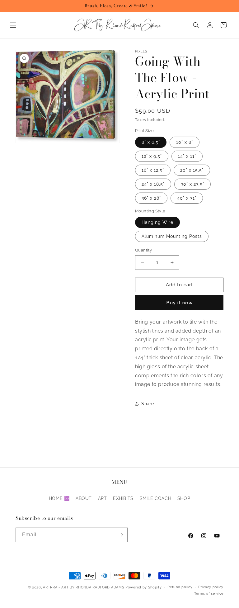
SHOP (183, 498)
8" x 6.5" (151, 142)
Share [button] (147, 403)
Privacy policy (210, 587)
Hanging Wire (157, 222)
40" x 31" (186, 198)
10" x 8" (184, 142)
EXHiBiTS (123, 498)
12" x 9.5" (152, 156)
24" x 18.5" (153, 184)
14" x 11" (187, 156)
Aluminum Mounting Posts (172, 236)
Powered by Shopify (143, 587)
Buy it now (179, 303)
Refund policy (179, 587)
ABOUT (84, 498)
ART (102, 498)
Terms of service (208, 594)
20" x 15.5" (192, 170)
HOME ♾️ (59, 498)
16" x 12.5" (153, 170)
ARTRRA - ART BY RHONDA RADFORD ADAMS (83, 587)
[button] (13, 25)
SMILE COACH (155, 498)
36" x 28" (151, 198)
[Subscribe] (120, 535)
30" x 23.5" (192, 184)
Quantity (143, 250)
